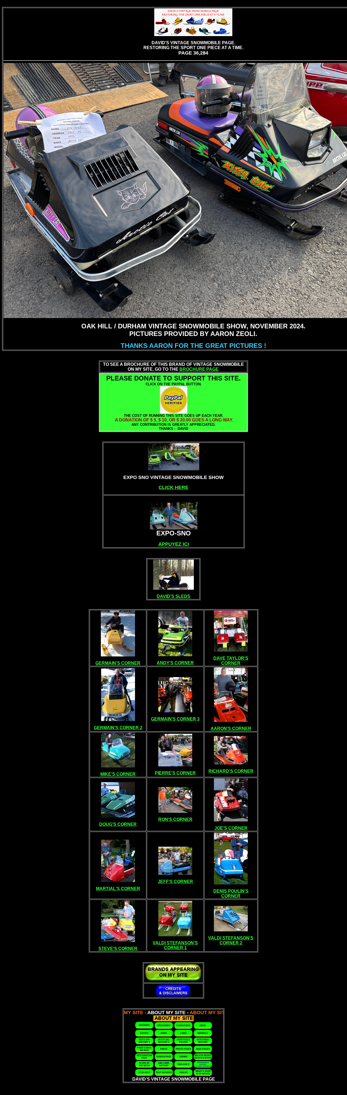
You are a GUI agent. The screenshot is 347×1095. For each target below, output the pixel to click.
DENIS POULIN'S (231, 891)
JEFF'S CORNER (175, 881)
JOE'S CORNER (231, 828)
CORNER (230, 663)
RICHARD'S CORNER (230, 771)
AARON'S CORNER (231, 728)
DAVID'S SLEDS (173, 596)
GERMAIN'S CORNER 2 (118, 727)
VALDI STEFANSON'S (175, 943)
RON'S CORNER (175, 819)
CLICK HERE (173, 487)
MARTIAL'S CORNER (118, 888)
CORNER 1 (175, 947)
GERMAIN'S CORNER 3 (175, 719)
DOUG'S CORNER (118, 824)
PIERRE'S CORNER (175, 773)
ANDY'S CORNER (175, 663)
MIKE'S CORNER (118, 774)
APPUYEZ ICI (173, 544)
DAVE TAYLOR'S (230, 658)
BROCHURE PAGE (199, 369)
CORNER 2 (231, 943)
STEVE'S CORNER (117, 948)
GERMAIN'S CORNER (117, 663)
